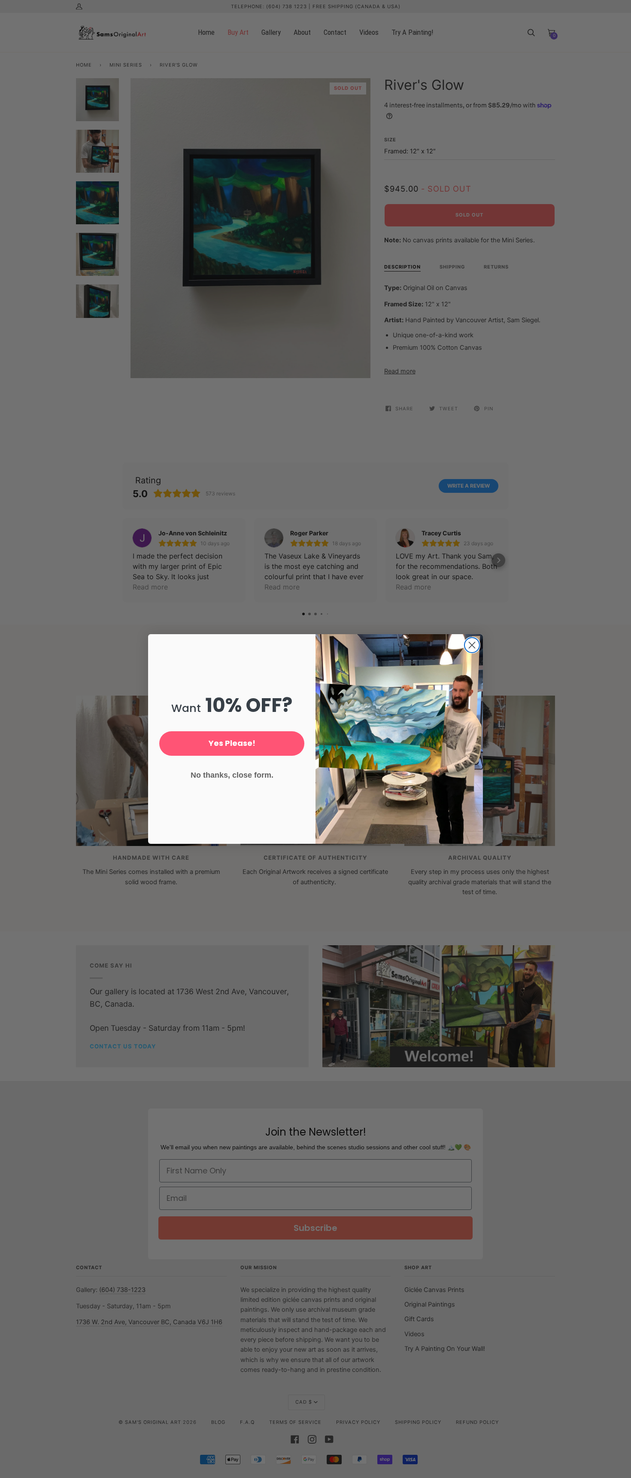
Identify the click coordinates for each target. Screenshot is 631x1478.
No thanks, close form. (232, 775)
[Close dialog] (471, 645)
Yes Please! (232, 743)
